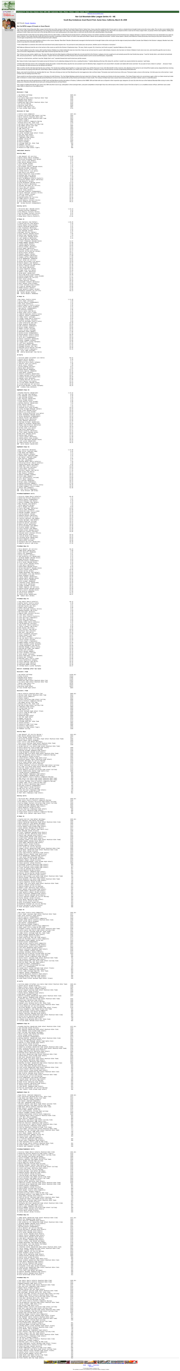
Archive (89, 1364)
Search (82, 12)
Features (36, 12)
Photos (66, 12)
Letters (77, 12)
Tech (31, 12)
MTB (45, 12)
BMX (49, 12)
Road (41, 12)
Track (60, 12)
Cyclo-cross (54, 12)
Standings (33, 23)
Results (27, 23)
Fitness (71, 12)
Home (84, 1364)
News (27, 12)
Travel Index (96, 1364)
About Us (91, 1366)
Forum (87, 12)
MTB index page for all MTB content (95, 13)
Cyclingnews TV (20, 12)
